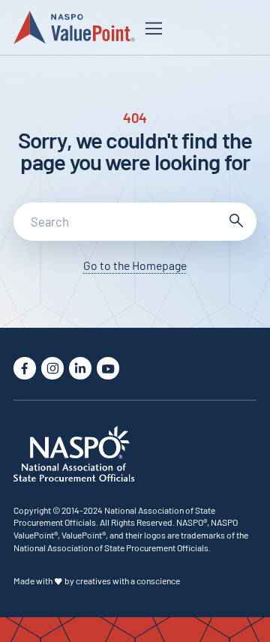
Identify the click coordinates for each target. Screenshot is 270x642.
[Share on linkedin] (80, 368)
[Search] (234, 222)
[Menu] (154, 28)
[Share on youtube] (108, 368)
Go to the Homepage (135, 265)
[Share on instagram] (52, 368)
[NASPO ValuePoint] (74, 26)
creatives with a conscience (128, 580)
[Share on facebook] (25, 368)
